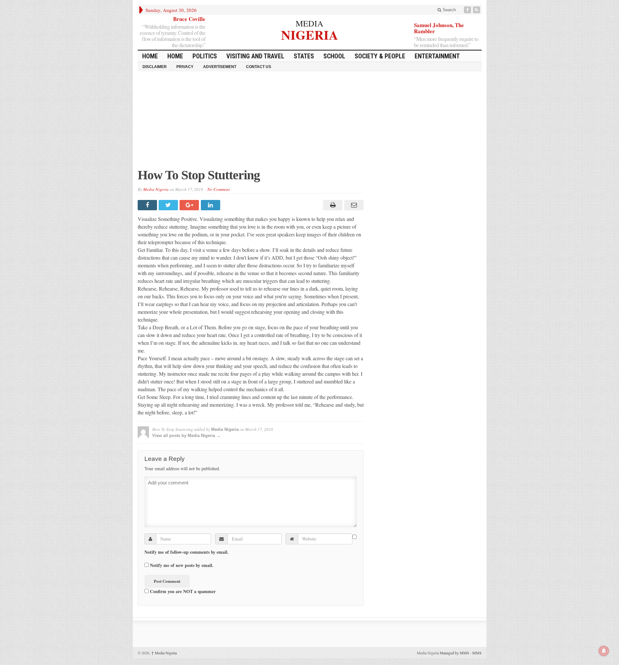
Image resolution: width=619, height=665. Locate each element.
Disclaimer (154, 67)
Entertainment (437, 56)
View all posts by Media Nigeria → (186, 435)
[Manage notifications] (604, 651)
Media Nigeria (156, 189)
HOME (150, 56)
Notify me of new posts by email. (181, 565)
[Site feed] (477, 10)
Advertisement (219, 67)
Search (448, 9)
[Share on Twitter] (169, 205)
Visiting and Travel (255, 56)
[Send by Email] (352, 205)
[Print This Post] (331, 205)
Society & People (380, 56)
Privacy (184, 67)
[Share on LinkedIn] (211, 205)
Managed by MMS (454, 652)
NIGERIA (309, 34)
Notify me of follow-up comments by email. (186, 552)
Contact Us (258, 67)
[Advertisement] (310, 123)
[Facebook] (468, 10)
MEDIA (309, 23)
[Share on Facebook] (148, 205)
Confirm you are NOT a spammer (182, 591)
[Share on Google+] (190, 205)
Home (175, 56)
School (334, 56)
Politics (204, 56)
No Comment (218, 189)
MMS (477, 652)
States (304, 56)
